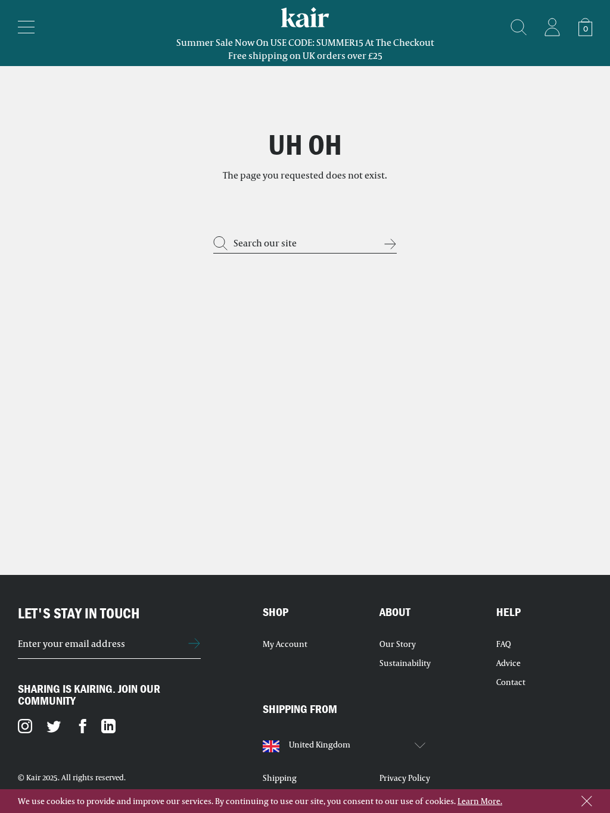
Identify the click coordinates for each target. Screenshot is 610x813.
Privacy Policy (404, 778)
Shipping (280, 778)
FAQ (503, 644)
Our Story (397, 644)
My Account (285, 644)
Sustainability (405, 663)
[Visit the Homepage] (552, 26)
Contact (510, 682)
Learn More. (480, 801)
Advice (508, 663)
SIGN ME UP (194, 643)
